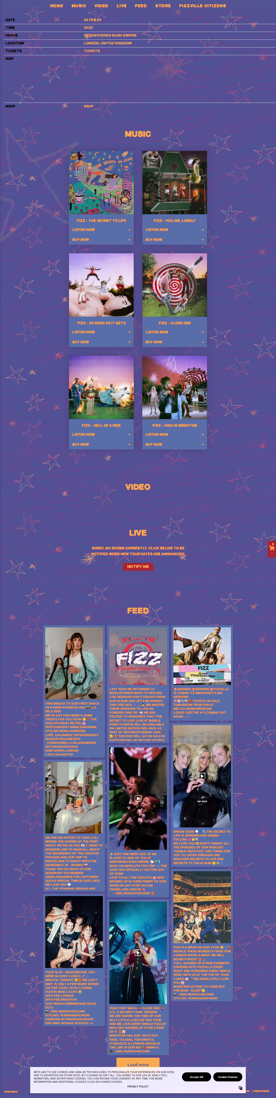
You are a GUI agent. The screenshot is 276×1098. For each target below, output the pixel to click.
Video (101, 6)
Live (122, 6)
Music (79, 6)
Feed (141, 6)
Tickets (92, 51)
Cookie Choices (261, 1091)
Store (163, 6)
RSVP (88, 106)
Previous (46, 500)
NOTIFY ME (138, 567)
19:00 (88, 28)
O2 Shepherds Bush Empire (110, 35)
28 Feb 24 (92, 20)
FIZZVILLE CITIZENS (202, 6)
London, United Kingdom (108, 43)
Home (56, 6)
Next (229, 500)
